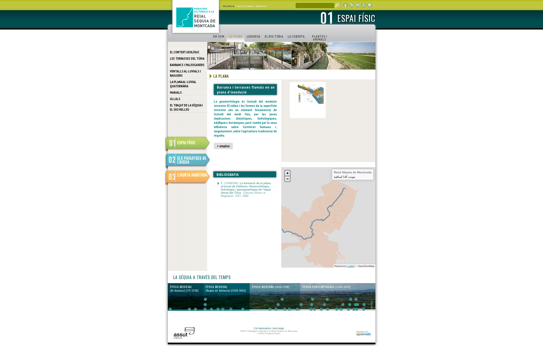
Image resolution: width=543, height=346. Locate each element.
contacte (357, 5)
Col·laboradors (262, 328)
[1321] (223, 309)
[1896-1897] (337, 309)
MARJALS (176, 92)
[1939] (351, 299)
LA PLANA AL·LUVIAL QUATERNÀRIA (183, 84)
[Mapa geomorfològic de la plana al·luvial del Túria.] (311, 103)
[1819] (312, 304)
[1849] (321, 309)
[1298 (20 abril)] (218, 309)
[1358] (231, 309)
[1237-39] (205, 309)
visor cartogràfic (369, 5)
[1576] (270, 309)
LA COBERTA (296, 36)
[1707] (289, 309)
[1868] (328, 309)
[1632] (278, 304)
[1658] (282, 299)
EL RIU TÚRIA (274, 36)
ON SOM (218, 36)
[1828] (314, 309)
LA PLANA (235, 36)
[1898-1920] (341, 309)
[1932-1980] (364, 304)
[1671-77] (285, 309)
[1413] (243, 309)
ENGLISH (261, 6)
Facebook (345, 5)
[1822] (313, 299)
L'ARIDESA (253, 36)
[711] (170, 309)
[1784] (301, 304)
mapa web (363, 5)
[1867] (327, 299)
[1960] (358, 304)
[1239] (205, 304)
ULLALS (175, 99)
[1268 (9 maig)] (211, 309)
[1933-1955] (356, 299)
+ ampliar (223, 146)
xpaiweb (363, 333)
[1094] (195, 309)
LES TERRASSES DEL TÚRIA (187, 58)
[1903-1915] (343, 304)
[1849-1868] (324, 304)
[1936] (350, 304)
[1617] (276, 309)
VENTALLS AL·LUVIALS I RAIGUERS (185, 73)
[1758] (297, 309)
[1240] (205, 299)
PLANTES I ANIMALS (319, 37)
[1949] (354, 309)
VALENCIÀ (229, 6)
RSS (351, 5)
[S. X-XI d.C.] (189, 309)
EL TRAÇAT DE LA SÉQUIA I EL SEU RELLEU (186, 107)
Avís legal (278, 328)
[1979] (364, 309)
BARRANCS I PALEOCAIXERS (187, 65)
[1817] (311, 309)
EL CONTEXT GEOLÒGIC (184, 52)
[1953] (355, 304)
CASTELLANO (245, 6)
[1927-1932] (348, 309)
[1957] (357, 309)
